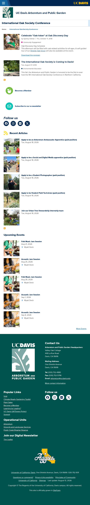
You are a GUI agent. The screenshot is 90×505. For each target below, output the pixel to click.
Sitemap (42, 480)
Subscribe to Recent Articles (5, 228)
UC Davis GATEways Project (15, 411)
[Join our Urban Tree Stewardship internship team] (11, 217)
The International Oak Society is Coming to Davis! (47, 62)
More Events (81, 328)
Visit (5, 396)
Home (4, 29)
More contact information (55, 383)
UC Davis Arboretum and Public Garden (41, 13)
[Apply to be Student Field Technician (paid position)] (11, 199)
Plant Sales (8, 402)
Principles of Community (65, 477)
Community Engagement (32, 42)
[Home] (8, 12)
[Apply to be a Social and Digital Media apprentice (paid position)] (11, 164)
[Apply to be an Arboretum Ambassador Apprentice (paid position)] (11, 146)
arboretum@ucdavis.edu (60, 378)
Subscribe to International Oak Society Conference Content (5, 80)
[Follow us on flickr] (20, 123)
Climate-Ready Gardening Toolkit (17, 399)
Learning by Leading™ (12, 408)
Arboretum (8, 424)
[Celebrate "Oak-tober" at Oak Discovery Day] (11, 41)
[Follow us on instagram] (13, 123)
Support (7, 414)
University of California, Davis (23, 472)
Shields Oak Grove (37, 50)
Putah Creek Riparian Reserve (16, 430)
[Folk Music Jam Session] (11, 248)
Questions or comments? (23, 477)
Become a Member (11, 405)
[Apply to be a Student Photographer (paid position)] (11, 181)
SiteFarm (56, 490)
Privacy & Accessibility (44, 477)
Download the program (30, 55)
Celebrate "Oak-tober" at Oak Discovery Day (44, 35)
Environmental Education (32, 68)
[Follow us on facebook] (6, 123)
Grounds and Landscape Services (17, 427)
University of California (28, 480)
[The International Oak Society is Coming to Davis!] (11, 68)
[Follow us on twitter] (27, 123)
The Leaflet (8, 439)
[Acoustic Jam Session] (11, 265)
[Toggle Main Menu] (3, 3)
